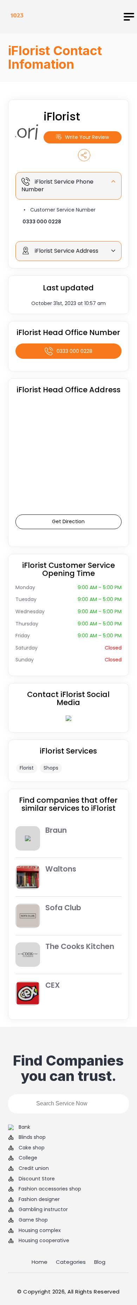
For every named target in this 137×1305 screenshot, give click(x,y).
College (28, 1158)
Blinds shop (32, 1137)
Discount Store (37, 1179)
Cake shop (32, 1147)
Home (39, 1262)
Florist (27, 767)
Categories (71, 1262)
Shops (51, 767)
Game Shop (33, 1220)
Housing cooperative (44, 1240)
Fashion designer (39, 1199)
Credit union (34, 1168)
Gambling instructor (43, 1209)
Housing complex (40, 1230)
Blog (99, 1262)
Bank (24, 1127)
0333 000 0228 (41, 221)
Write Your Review (87, 137)
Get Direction (68, 521)
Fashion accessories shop (50, 1189)
